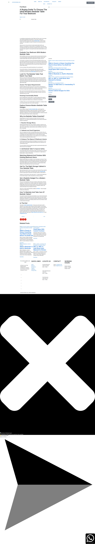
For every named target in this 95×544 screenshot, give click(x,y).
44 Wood (38, 188)
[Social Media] (23, 274)
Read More (22, 242)
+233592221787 (59, 264)
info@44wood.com (23, 213)
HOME (35, 1)
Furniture (23, 7)
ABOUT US (40, 1)
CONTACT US (49, 3)
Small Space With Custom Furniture (38, 230)
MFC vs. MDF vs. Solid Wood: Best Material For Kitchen (39, 248)
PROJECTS (54, 1)
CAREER (59, 1)
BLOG (44, 3)
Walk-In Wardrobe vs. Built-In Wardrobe (26, 247)
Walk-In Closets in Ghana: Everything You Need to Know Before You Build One (26, 233)
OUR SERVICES (46, 1)
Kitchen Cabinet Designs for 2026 (59, 90)
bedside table (36, 40)
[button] (90, 3)
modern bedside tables (33, 109)
